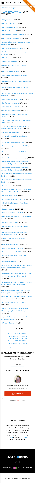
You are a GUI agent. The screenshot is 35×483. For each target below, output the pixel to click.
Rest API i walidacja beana (10, 71)
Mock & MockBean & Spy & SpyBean (14, 65)
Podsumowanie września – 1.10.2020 (14, 152)
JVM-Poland (24, 437)
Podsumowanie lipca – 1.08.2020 (12, 213)
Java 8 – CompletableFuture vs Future (14, 238)
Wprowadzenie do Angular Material (13, 158)
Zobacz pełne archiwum (17, 348)
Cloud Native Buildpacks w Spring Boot (15, 203)
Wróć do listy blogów (9, 8)
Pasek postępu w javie (9, 261)
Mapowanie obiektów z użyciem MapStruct (16, 81)
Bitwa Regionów (7, 58)
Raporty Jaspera (7, 186)
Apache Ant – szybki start (10, 244)
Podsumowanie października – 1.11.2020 (15, 146)
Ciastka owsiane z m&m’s (10, 61)
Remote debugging (8, 209)
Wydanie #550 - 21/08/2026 (17, 336)
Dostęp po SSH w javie (9, 195)
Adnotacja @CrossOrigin (10, 222)
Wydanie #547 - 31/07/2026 (17, 343)
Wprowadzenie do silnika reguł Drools (14, 136)
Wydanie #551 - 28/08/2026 (17, 334)
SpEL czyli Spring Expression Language (14, 75)
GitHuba (10, 437)
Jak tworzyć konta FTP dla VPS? (12, 132)
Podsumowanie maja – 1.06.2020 (12, 248)
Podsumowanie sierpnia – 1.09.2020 (13, 199)
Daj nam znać (17, 364)
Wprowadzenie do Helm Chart (12, 99)
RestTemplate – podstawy (10, 103)
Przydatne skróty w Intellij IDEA (12, 252)
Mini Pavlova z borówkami (10, 38)
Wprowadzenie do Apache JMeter (13, 142)
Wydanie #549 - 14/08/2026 (17, 338)
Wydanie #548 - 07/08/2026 (17, 341)
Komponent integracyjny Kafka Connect (15, 87)
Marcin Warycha (11, 12)
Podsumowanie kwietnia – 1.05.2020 (14, 255)
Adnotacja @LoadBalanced (11, 110)
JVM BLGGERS (13, 2)
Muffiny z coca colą (8, 23)
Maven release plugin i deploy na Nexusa (15, 226)
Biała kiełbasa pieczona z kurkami (13, 34)
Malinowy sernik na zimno (10, 27)
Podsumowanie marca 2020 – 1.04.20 (14, 302)
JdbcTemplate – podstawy (10, 107)
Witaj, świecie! (7, 20)
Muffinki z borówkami (9, 31)
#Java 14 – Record (8, 323)
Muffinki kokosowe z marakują (12, 48)
